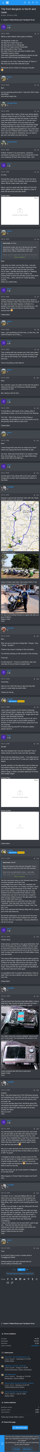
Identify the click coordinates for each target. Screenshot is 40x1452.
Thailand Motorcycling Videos (14, 1387)
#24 (37, 1193)
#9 (38, 349)
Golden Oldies (9, 1361)
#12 (38, 440)
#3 (38, 111)
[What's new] (33, 2)
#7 (38, 297)
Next (20, 1269)
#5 (38, 172)
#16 (38, 679)
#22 (37, 1090)
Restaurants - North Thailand (14, 1378)
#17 (38, 707)
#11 (38, 408)
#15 (38, 636)
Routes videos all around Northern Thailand (19, 1383)
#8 (38, 329)
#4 (38, 150)
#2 (38, 85)
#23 (37, 1129)
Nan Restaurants (10, 1374)
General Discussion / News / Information (18, 1369)
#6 (38, 239)
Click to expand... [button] (20, 257)
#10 (38, 378)
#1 (38, 34)
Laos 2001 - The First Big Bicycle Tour (17, 1357)
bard (4, 15)
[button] (3, 3)
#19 (38, 858)
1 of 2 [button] (14, 1269)
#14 (38, 495)
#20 (37, 937)
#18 (38, 744)
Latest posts (8, 1352)
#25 (37, 1248)
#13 (38, 473)
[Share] (35, 34)
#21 (38, 996)
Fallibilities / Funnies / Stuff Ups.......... (17, 1366)
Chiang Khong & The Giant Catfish (16, 1392)
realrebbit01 (35, 1345)
